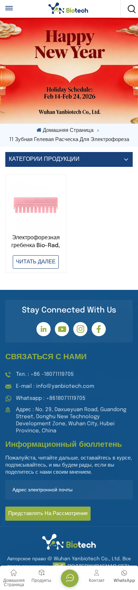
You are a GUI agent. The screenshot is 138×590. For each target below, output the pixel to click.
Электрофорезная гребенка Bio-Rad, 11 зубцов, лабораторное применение (35, 242)
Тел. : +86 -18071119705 (45, 374)
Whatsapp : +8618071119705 (51, 398)
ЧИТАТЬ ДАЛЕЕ (36, 262)
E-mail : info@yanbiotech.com (55, 386)
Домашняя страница (68, 130)
